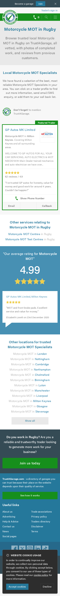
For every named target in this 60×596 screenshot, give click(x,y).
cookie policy (41, 575)
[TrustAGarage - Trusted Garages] (10, 15)
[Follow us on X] (22, 549)
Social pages (9, 536)
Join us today (30, 463)
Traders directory (40, 521)
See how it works (30, 495)
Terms (34, 531)
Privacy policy (39, 516)
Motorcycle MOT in (30, 354)
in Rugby (30, 234)
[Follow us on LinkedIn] (37, 549)
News (5, 531)
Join (39, 3)
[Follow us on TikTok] (45, 549)
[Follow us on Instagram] (30, 549)
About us (7, 511)
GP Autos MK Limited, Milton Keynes (26, 296)
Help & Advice (10, 521)
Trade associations (41, 511)
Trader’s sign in (49, 10)
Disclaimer (37, 526)
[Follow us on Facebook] (14, 549)
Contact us (8, 526)
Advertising (8, 516)
